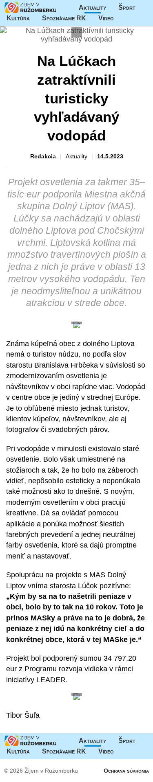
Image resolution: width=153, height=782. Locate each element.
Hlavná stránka (30, 7)
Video (106, 18)
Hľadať (142, 18)
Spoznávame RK (64, 18)
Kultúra (18, 18)
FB (126, 18)
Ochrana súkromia (126, 770)
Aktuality (92, 7)
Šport (126, 7)
